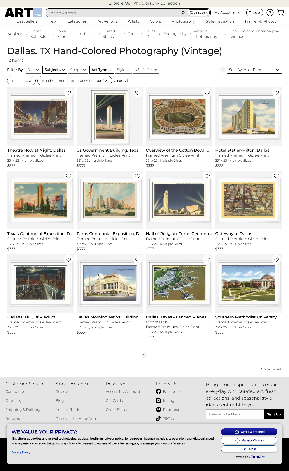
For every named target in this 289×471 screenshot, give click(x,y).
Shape (76, 70)
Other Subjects (38, 34)
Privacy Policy (21, 452)
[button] (144, 3)
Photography (174, 34)
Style (121, 70)
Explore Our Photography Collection (144, 3)
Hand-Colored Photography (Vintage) (254, 34)
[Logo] (23, 12)
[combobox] (113, 13)
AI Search (201, 12)
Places (90, 34)
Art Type (99, 70)
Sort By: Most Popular (248, 70)
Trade (254, 12)
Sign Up (274, 414)
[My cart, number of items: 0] (280, 12)
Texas (133, 34)
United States (109, 34)
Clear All (121, 80)
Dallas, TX (150, 34)
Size (31, 70)
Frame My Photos (260, 21)
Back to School (64, 34)
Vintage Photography (205, 34)
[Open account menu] (239, 13)
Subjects (15, 34)
